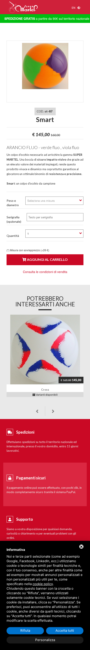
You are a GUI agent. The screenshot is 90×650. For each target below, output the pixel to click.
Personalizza (45, 640)
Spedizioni (25, 432)
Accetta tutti (64, 630)
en (73, 7)
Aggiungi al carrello (47, 259)
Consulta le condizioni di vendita (45, 272)
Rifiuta (25, 630)
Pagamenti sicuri (30, 477)
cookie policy (43, 584)
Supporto (24, 519)
